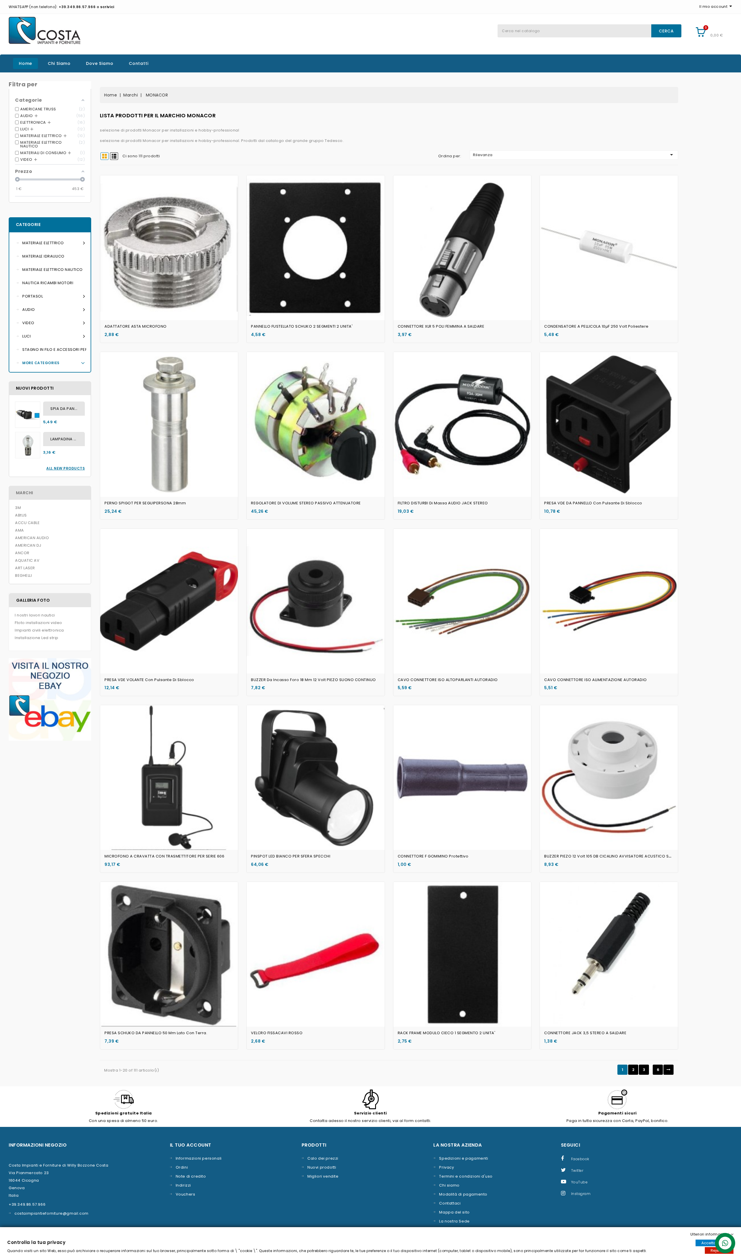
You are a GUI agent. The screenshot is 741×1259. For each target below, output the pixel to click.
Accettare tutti (714, 1243)
